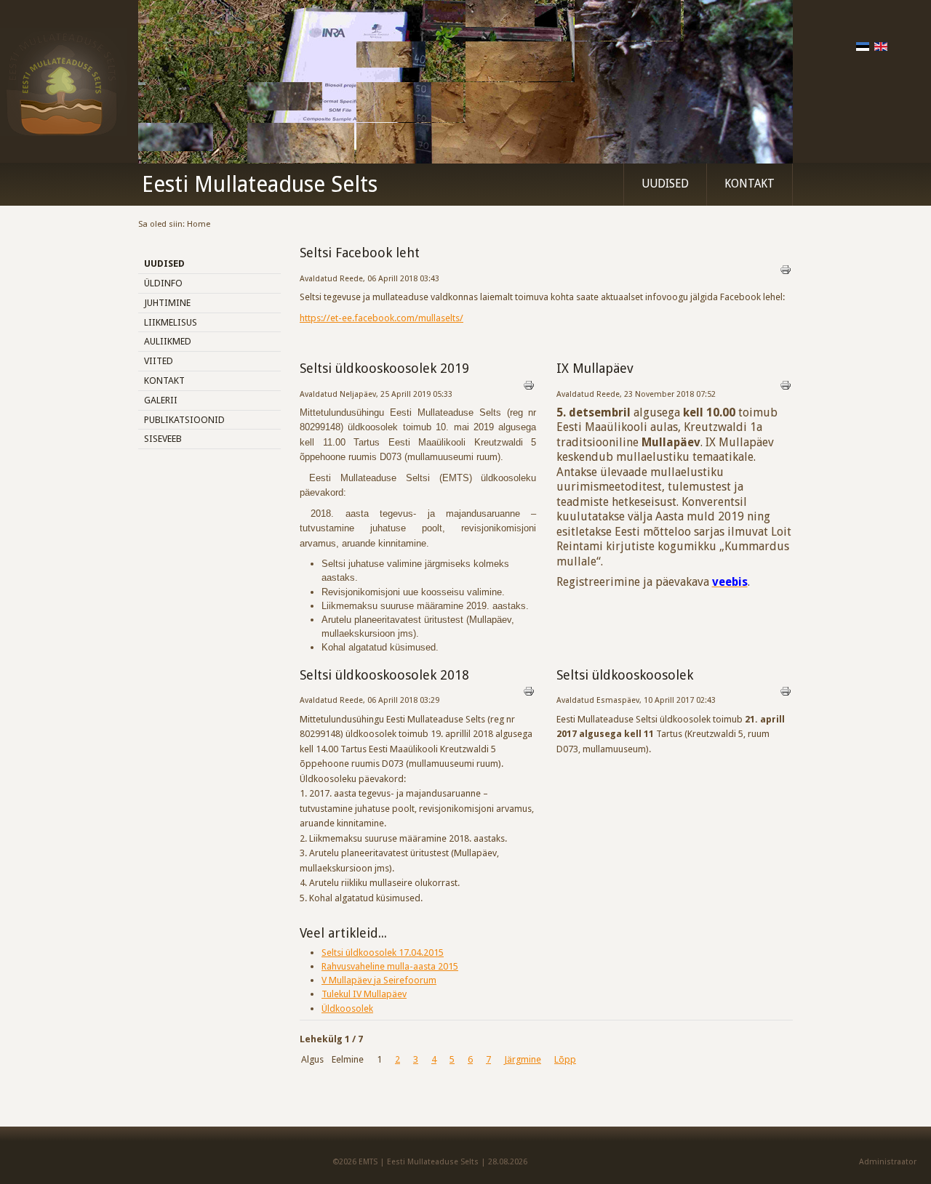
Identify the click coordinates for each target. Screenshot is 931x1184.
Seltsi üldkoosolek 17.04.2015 (382, 952)
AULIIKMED (167, 341)
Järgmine (522, 1059)
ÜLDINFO (163, 283)
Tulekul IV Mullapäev (364, 993)
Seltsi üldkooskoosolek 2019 (384, 368)
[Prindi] (785, 272)
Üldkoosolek (347, 1008)
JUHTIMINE (167, 302)
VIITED (158, 360)
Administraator (887, 1162)
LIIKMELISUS (170, 322)
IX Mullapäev (595, 368)
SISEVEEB (163, 438)
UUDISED (665, 183)
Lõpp (565, 1059)
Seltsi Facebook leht (360, 252)
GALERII (160, 400)
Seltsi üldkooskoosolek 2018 (384, 674)
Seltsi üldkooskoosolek (624, 674)
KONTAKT (749, 183)
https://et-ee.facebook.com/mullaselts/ (381, 318)
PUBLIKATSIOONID (184, 419)
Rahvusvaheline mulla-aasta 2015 (389, 966)
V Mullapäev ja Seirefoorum (378, 980)
